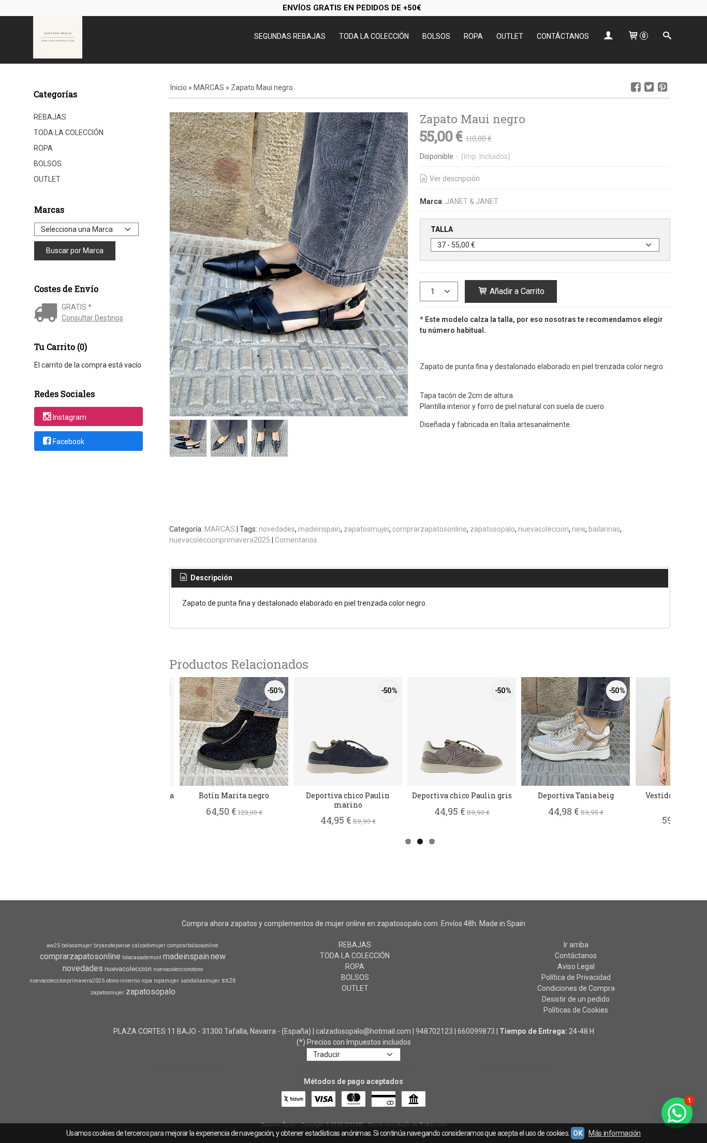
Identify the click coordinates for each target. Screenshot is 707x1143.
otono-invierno (123, 980)
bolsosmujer (77, 945)
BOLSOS (436, 36)
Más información (614, 1133)
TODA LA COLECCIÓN (374, 36)
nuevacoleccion (543, 529)
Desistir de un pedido (576, 999)
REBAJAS (50, 117)
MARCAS (219, 529)
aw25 (53, 945)
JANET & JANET (471, 201)
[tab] (205, 578)
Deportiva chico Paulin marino (348, 800)
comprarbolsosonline (192, 945)
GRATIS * (77, 307)
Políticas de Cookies (575, 1010)
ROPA (473, 36)
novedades (277, 529)
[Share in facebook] (635, 87)
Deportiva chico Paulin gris (462, 795)
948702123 (434, 1031)
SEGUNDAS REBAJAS (290, 36)
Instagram (69, 417)
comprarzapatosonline (429, 529)
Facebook (68, 441)
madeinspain (319, 529)
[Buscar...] (667, 36)
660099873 (476, 1031)
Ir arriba (576, 945)
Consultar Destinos (92, 318)
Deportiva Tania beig (576, 795)
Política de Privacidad (576, 977)
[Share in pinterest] (662, 87)
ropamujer (166, 980)
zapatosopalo (492, 529)
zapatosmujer (366, 529)
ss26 (229, 980)
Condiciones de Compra (576, 988)
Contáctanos (576, 955)
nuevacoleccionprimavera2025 (219, 540)
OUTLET (509, 36)
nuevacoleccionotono (178, 969)
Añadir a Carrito (516, 291)
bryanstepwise (112, 945)
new (578, 529)
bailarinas (604, 529)
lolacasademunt (141, 957)
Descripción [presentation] (210, 578)
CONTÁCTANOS (563, 36)
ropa (146, 980)
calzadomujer (149, 945)
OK (577, 1133)
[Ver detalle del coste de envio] (48, 314)
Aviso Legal (576, 966)
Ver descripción (455, 178)
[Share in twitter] (649, 87)
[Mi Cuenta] (608, 36)
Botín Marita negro (234, 795)
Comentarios (296, 540)
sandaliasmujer (200, 980)
